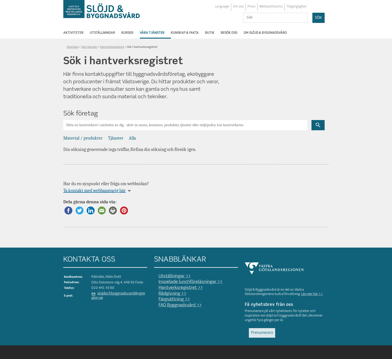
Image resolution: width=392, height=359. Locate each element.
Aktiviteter (73, 32)
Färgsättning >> (174, 299)
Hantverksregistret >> (181, 287)
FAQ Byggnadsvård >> (180, 305)
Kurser (127, 32)
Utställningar (102, 32)
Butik (209, 32)
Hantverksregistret (112, 47)
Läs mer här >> (312, 294)
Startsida (72, 47)
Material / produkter (83, 138)
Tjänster (115, 138)
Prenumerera (262, 333)
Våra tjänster (152, 32)
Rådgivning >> (172, 293)
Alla (132, 138)
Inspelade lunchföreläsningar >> (191, 282)
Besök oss (229, 32)
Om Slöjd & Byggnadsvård (265, 32)
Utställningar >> (175, 276)
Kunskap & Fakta (185, 32)
